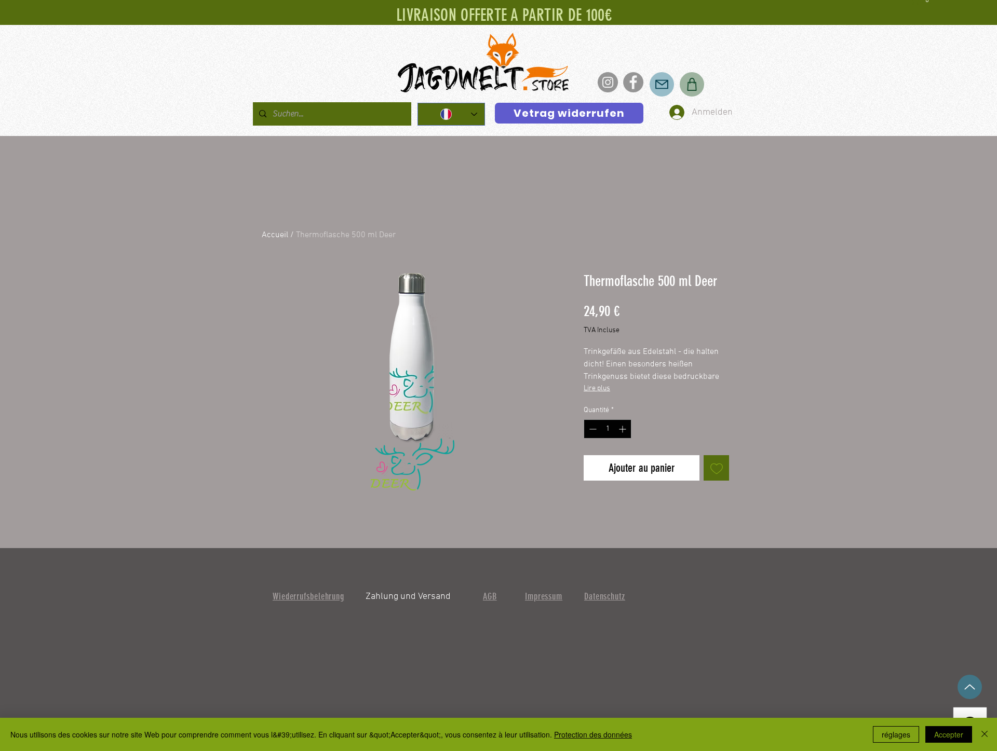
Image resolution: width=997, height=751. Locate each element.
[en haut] (970, 687)
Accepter (948, 734)
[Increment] (623, 429)
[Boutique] (692, 84)
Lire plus (597, 388)
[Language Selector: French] (451, 114)
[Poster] (662, 84)
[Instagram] (608, 82)
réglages (896, 734)
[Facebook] (633, 82)
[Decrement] (591, 429)
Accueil (275, 235)
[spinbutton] (607, 429)
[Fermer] (984, 734)
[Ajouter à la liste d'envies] (716, 468)
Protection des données (593, 734)
